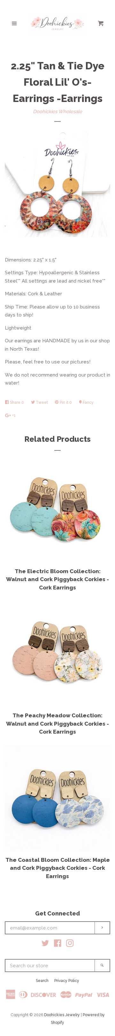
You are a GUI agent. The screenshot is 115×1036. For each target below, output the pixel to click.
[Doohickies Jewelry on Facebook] (58, 944)
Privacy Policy (66, 980)
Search (42, 980)
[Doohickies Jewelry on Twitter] (45, 944)
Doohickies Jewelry (62, 1015)
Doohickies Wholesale (57, 111)
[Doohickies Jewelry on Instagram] (70, 944)
